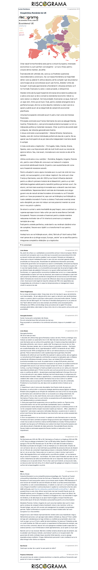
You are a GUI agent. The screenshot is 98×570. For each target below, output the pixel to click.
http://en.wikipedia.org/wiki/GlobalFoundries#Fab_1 (51, 489)
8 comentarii (26, 245)
